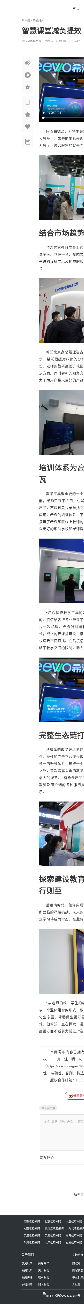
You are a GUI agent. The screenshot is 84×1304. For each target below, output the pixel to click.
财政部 (76, 1263)
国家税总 (77, 1270)
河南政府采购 (31, 1228)
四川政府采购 (31, 1242)
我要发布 (26, 1270)
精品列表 (38, 20)
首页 (76, 8)
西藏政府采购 (74, 1242)
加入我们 (43, 1284)
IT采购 (26, 20)
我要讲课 (26, 1277)
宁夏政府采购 (53, 1235)
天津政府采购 (53, 1242)
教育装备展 (48, 1108)
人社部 (76, 1284)
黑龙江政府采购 (54, 1228)
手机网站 (26, 1284)
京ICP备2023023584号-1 (67, 1295)
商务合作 (43, 1263)
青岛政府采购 (74, 1235)
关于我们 (43, 1270)
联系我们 (43, 1277)
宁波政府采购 (31, 1235)
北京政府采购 (53, 1221)
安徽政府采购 (31, 1221)
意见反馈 (26, 1263)
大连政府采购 (74, 1221)
